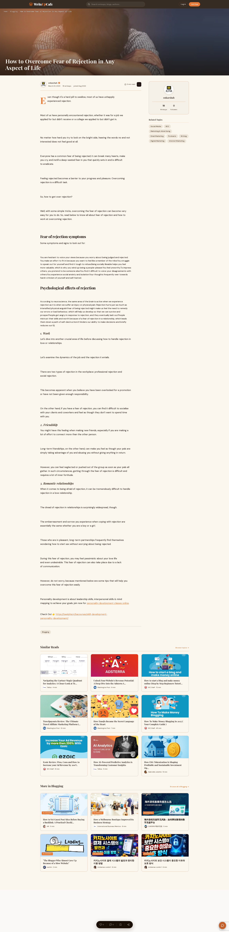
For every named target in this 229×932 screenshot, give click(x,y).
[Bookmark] (120, 924)
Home (5, 12)
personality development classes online (108, 603)
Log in (183, 4)
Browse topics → (182, 648)
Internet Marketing (176, 141)
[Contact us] (222, 925)
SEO (167, 126)
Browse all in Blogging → (179, 787)
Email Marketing (157, 136)
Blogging (14, 12)
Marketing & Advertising (160, 131)
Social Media (156, 126)
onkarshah (52, 83)
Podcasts (172, 136)
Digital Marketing (157, 141)
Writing (184, 136)
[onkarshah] (43, 84)
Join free (194, 4)
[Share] (128, 924)
